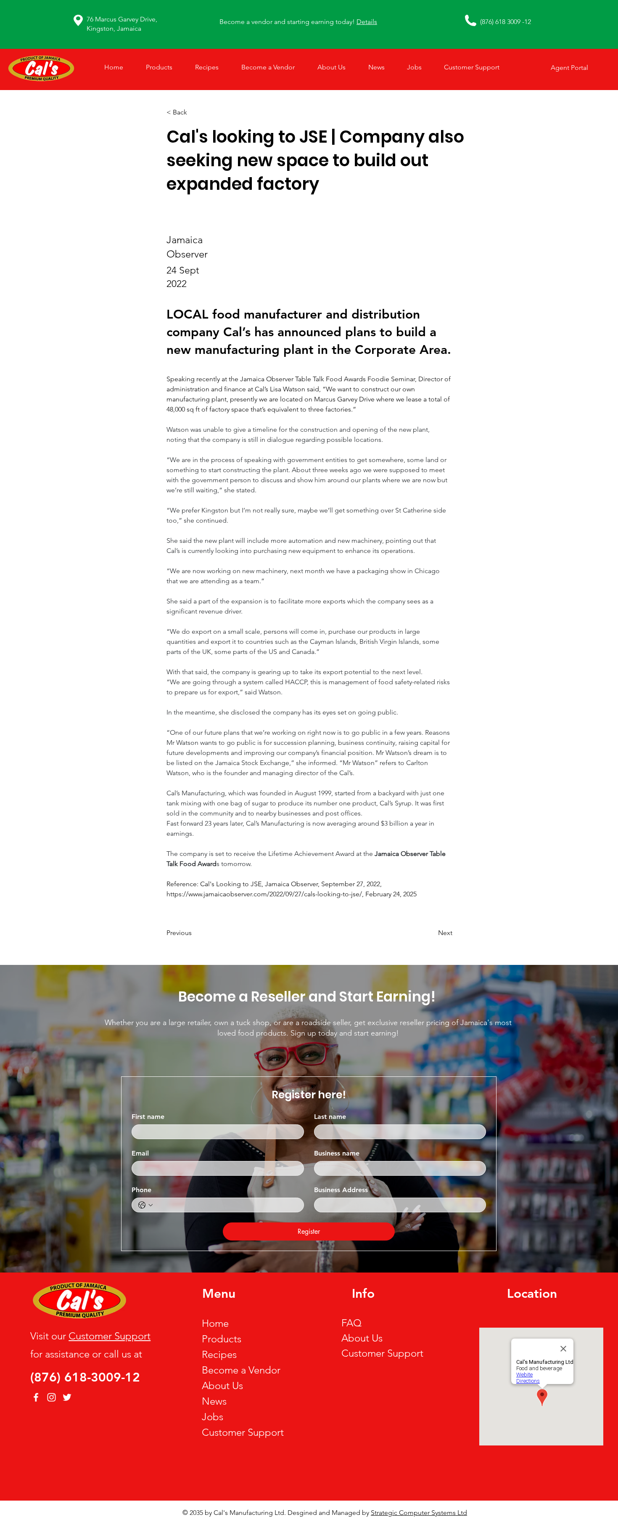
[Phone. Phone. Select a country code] (145, 1205)
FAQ (351, 1323)
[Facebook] (36, 1397)
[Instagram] (51, 1397)
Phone (141, 1190)
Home (215, 1323)
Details (367, 22)
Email (140, 1153)
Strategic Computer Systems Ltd (419, 1513)
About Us (222, 1385)
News (214, 1401)
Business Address (341, 1190)
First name (148, 1117)
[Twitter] (67, 1397)
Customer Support (110, 1336)
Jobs (212, 1417)
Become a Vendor (241, 1370)
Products (221, 1339)
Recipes (219, 1354)
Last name (330, 1117)
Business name (336, 1153)
